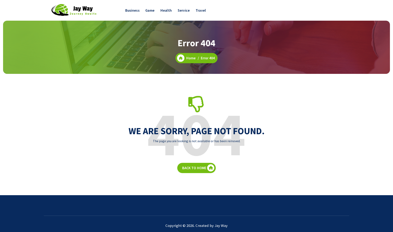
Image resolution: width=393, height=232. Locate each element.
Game (150, 10)
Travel (201, 10)
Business (132, 10)
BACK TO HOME (194, 168)
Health (166, 10)
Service (184, 10)
